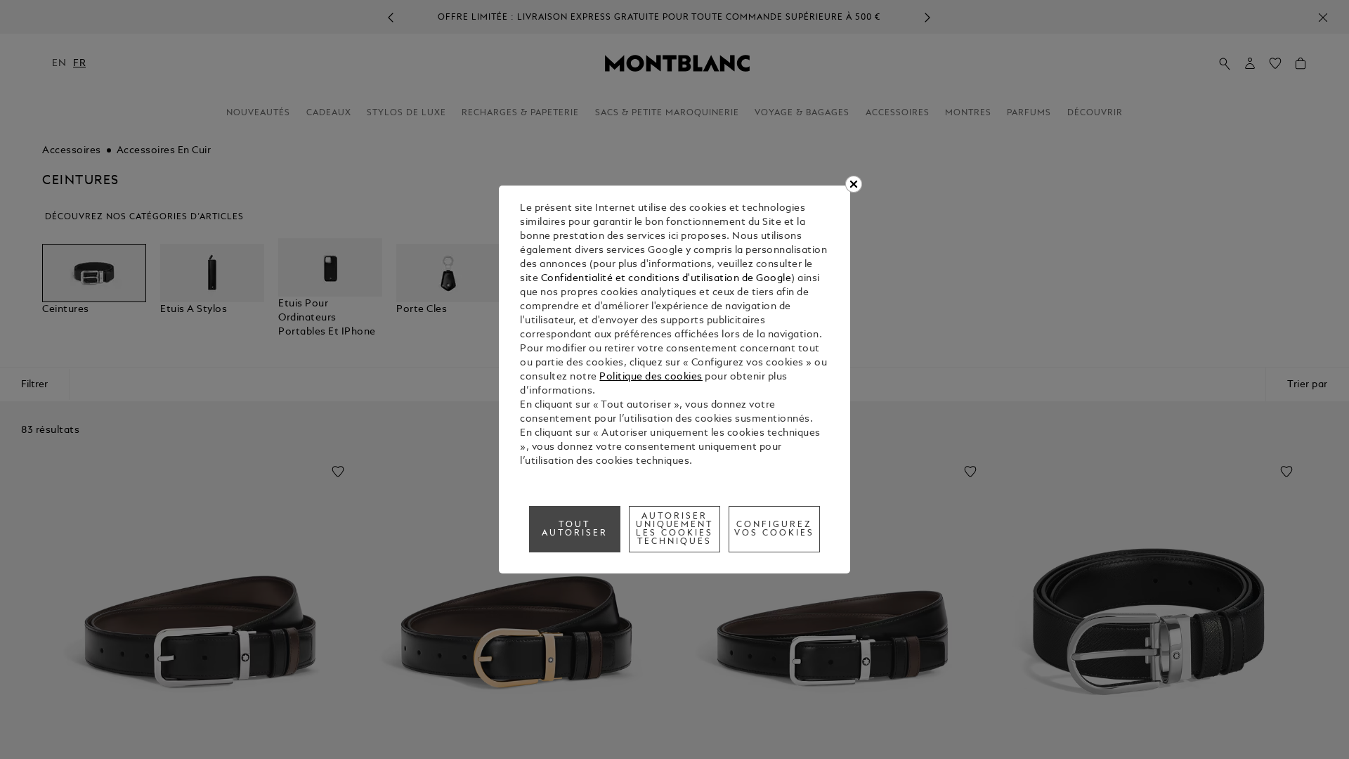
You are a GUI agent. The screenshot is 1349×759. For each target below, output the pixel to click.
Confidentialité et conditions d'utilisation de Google (666, 278)
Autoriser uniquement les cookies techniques (675, 529)
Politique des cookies (651, 377)
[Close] (853, 184)
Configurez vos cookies (774, 529)
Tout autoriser (575, 529)
